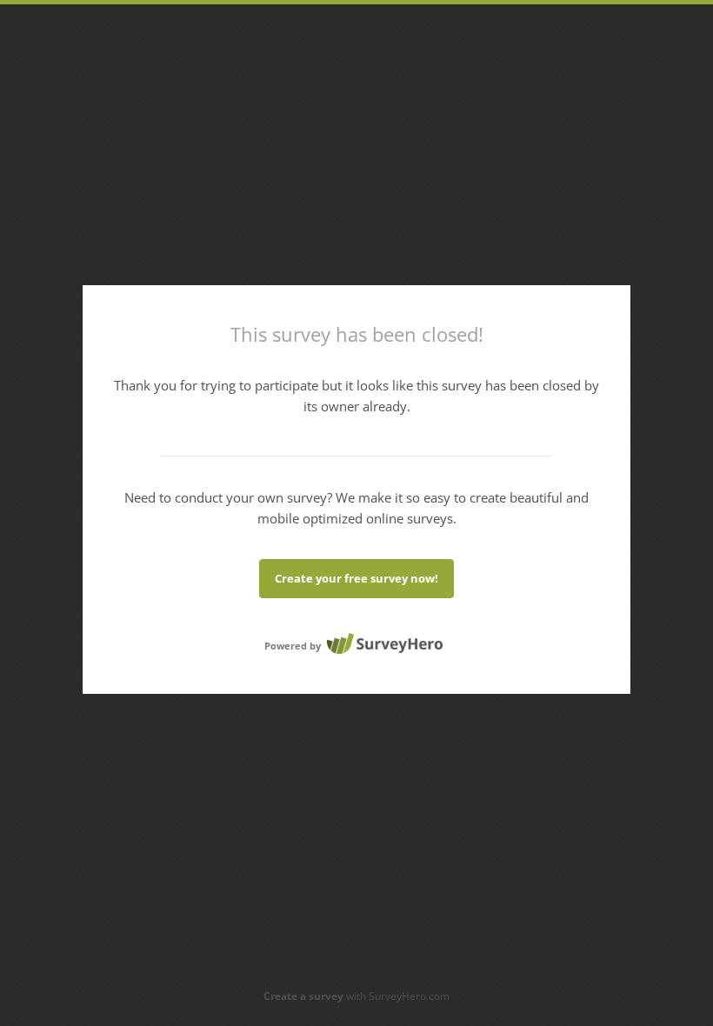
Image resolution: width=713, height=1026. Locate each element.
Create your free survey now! (356, 578)
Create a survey (303, 996)
